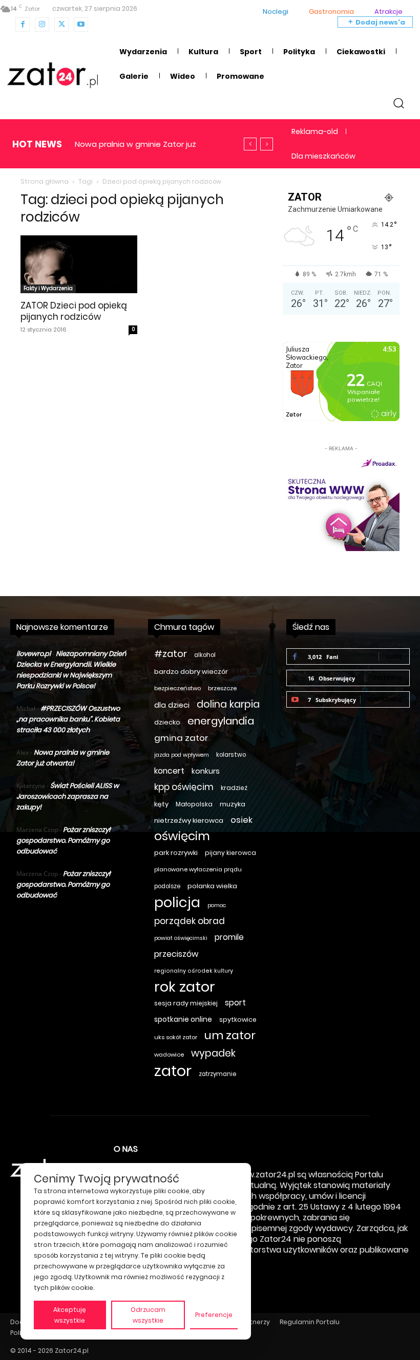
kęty (161, 804)
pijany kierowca (230, 852)
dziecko (167, 722)
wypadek (213, 1053)
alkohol (205, 655)
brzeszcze (222, 688)
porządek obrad (189, 921)
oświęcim (182, 836)
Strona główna (44, 181)
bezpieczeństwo (177, 688)
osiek (241, 820)
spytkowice (238, 1019)
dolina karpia (228, 704)
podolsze (167, 886)
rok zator (184, 986)
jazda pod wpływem (181, 755)
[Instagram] (42, 24)
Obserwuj (387, 678)
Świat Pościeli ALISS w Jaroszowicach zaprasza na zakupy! (67, 796)
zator (173, 1070)
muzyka (232, 804)
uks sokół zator (175, 1037)
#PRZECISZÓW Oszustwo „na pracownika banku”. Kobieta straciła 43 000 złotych (68, 719)
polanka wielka (212, 886)
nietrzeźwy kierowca (188, 820)
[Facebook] (22, 24)
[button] (399, 103)
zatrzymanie (217, 1074)
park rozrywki (176, 853)
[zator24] (52, 75)
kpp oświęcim (184, 787)
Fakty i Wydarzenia (48, 288)
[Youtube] (81, 24)
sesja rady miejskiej (186, 1003)
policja (177, 902)
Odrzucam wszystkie (148, 1315)
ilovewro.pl (33, 654)
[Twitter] (61, 24)
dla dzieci (172, 705)
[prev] (250, 144)
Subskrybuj (385, 699)
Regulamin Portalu (310, 1322)
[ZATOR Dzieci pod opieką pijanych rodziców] (78, 264)
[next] (266, 144)
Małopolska (194, 804)
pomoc (216, 905)
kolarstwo (231, 755)
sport (235, 1002)
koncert (169, 770)
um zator (230, 1035)
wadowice (169, 1054)
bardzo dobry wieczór (191, 671)
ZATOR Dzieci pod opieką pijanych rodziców (73, 311)
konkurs (206, 771)
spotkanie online (183, 1019)
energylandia (220, 721)
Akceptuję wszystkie (69, 1315)
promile (229, 937)
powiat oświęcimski (180, 938)
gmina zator (181, 738)
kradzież (234, 787)
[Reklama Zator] (341, 502)
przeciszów (176, 954)
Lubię (394, 656)
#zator (170, 653)
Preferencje (214, 1314)
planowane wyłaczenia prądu (198, 869)
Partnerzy (254, 1322)
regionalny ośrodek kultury (193, 971)
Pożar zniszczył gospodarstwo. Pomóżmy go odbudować (63, 840)
